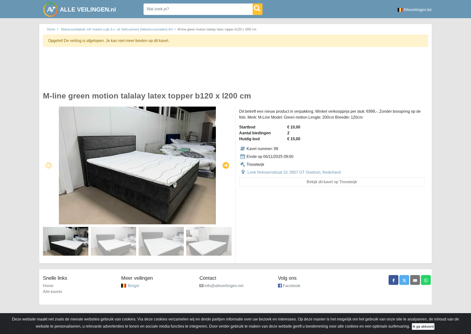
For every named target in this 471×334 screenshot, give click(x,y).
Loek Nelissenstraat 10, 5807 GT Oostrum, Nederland (294, 172)
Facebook (291, 286)
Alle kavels (52, 292)
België (133, 286)
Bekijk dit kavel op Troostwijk (332, 182)
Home (51, 29)
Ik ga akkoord (423, 326)
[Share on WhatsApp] (426, 280)
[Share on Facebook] (393, 280)
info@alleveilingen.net (223, 286)
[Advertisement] (190, 72)
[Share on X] (404, 280)
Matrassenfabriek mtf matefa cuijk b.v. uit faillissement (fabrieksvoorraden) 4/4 (117, 29)
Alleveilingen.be (418, 10)
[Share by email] (415, 280)
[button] (48, 165)
